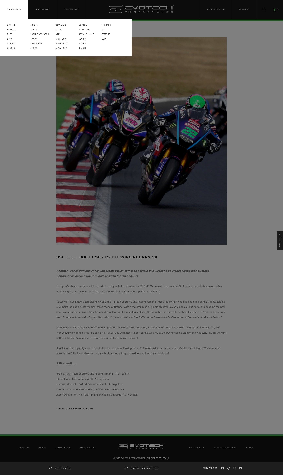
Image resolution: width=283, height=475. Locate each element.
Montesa (61, 39)
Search (243, 9)
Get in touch (62, 468)
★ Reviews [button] (280, 241)
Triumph (106, 25)
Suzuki (82, 48)
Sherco (83, 43)
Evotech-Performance (133, 458)
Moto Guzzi (62, 43)
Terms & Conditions (225, 447)
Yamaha (106, 34)
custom (72, 9)
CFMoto (11, 48)
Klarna (250, 447)
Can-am (11, 43)
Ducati (34, 25)
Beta (9, 34)
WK (103, 29)
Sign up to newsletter (144, 468)
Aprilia (11, 25)
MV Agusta (62, 48)
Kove (58, 29)
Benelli (11, 29)
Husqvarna (36, 43)
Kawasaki (61, 25)
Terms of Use (62, 447)
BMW (9, 39)
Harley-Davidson (39, 34)
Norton (83, 25)
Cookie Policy (196, 447)
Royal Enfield (86, 34)
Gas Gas (34, 29)
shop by (14, 9)
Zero (104, 39)
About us (24, 447)
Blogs (42, 447)
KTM (58, 34)
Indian (34, 48)
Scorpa (82, 39)
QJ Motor (84, 29)
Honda (33, 39)
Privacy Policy (88, 447)
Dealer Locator (215, 9)
